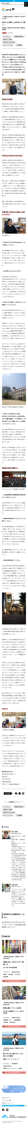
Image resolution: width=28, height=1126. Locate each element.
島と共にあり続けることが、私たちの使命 (13, 1054)
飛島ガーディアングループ (9, 1068)
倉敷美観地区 (17, 1020)
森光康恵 (5, 976)
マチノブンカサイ (8, 45)
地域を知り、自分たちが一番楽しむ (13, 963)
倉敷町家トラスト (7, 1020)
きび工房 (17, 974)
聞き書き (11, 974)
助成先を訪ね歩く (19, 36)
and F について (6, 1098)
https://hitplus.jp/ (14, 784)
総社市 (5, 974)
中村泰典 (5, 1022)
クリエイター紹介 (6, 1100)
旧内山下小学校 (7, 39)
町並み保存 (12, 1022)
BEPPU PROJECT (18, 333)
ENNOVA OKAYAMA (9, 42)
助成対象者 (15, 1063)
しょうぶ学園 (9, 331)
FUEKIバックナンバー (8, 1103)
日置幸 (20, 1068)
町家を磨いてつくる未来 (12, 1008)
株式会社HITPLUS (10, 571)
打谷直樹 (19, 45)
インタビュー (7, 36)
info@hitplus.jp (6, 781)
